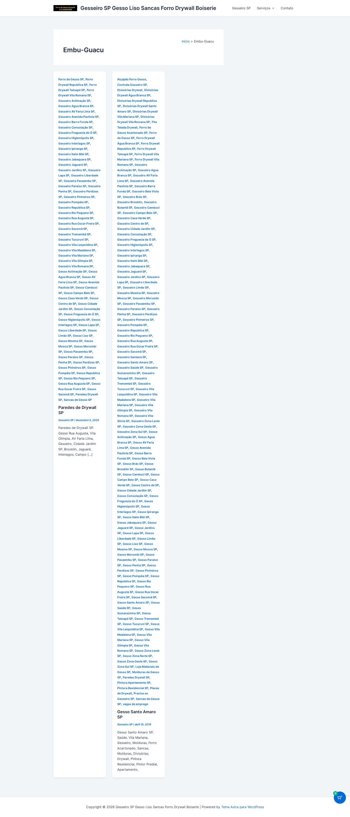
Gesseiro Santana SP (131, 357)
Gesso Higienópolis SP (74, 319)
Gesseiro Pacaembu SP (80, 180)
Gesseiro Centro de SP (132, 223)
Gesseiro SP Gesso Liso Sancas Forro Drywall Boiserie (148, 8)
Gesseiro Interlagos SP (74, 143)
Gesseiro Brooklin (129, 202)
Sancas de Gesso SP (78, 399)
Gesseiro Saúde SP (130, 367)
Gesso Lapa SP (89, 325)
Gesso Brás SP (133, 463)
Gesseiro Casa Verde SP (133, 218)
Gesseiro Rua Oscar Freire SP (78, 223)
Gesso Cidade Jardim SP (134, 490)
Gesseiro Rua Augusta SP (75, 218)
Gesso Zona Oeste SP (132, 661)
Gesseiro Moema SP (131, 293)
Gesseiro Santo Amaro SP (135, 362)
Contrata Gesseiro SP (132, 84)
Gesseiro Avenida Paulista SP (78, 116)
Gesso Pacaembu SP (78, 351)
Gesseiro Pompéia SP (73, 202)
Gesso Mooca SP (145, 549)
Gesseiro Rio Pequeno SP (75, 212)
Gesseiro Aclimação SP (74, 100)
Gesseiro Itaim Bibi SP (73, 154)
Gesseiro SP (241, 8)
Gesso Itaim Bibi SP (136, 517)
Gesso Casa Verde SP (73, 298)
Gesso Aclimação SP (72, 271)
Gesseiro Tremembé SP (74, 234)
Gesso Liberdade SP (72, 330)
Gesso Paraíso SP (70, 357)
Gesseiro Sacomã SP (72, 228)
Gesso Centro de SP (145, 485)
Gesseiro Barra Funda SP (75, 122)
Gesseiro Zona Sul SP (132, 431)
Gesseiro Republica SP (74, 207)
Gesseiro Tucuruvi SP (73, 239)
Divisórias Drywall (129, 90)
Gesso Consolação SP (132, 496)
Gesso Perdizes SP (86, 362)
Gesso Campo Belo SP (79, 293)
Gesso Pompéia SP (136, 576)
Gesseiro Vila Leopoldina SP (77, 244)
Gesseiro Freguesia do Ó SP (77, 132)
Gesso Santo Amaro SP (133, 602)
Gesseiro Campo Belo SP (140, 212)
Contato (287, 8)
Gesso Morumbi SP (130, 554)
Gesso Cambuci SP (136, 474)
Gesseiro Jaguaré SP (72, 164)
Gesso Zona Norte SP (137, 656)
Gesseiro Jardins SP (72, 170)
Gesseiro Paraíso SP (72, 186)
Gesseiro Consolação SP (75, 127)
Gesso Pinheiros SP (71, 367)
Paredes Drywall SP (136, 677)
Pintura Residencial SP (132, 688)
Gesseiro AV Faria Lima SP (76, 111)
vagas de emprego (135, 704)
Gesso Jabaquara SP (131, 522)
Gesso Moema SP (70, 341)
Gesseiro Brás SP (134, 196)
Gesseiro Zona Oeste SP (139, 426)
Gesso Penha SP (134, 565)
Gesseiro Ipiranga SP (72, 148)
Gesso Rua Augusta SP (74, 383)
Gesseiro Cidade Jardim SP (136, 228)
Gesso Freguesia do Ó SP (81, 314)
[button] (272, 8)
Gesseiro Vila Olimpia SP (75, 260)
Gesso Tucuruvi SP (136, 624)
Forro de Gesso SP (71, 79)
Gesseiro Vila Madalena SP (76, 250)
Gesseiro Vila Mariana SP (75, 255)
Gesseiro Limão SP (136, 287)
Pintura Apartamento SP (133, 682)
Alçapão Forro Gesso (131, 79)
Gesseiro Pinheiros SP (79, 196)
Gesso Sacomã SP (143, 597)
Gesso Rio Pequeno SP (79, 378)
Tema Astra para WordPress (242, 807)
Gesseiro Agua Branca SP (75, 106)
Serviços (263, 8)
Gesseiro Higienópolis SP (75, 138)
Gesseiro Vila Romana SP (75, 266)
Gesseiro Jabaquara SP (74, 159)
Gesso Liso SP (83, 335)
